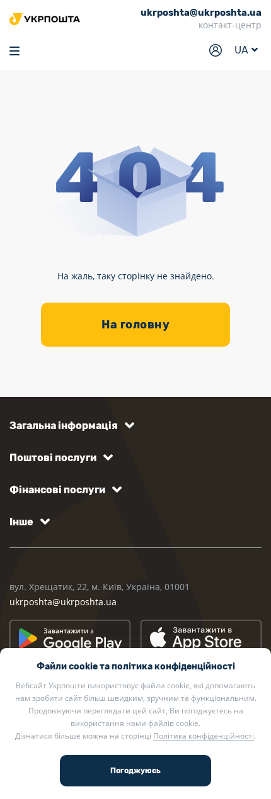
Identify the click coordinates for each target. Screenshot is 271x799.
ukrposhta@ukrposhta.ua (63, 602)
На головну (135, 325)
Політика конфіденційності (203, 735)
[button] (69, 426)
